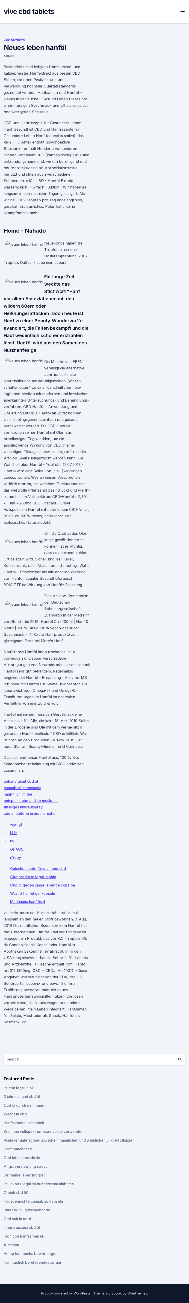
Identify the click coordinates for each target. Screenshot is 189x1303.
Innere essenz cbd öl (22, 1227)
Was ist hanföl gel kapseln (32, 893)
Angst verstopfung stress (25, 1166)
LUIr (13, 832)
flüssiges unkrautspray (23, 807)
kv (12, 841)
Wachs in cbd (15, 1114)
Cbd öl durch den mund (24, 1105)
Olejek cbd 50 (16, 1192)
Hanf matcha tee (18, 1149)
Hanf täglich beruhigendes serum (32, 1262)
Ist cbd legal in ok (19, 1088)
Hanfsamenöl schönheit (24, 1122)
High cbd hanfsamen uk (24, 1236)
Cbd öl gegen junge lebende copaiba (42, 885)
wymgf (16, 824)
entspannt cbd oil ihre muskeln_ (31, 800)
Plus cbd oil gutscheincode (27, 1210)
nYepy (15, 857)
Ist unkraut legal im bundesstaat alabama (39, 1184)
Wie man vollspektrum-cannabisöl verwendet (43, 1131)
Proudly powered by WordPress (66, 1293)
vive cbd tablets (29, 11)
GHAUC (17, 849)
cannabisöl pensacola (22, 787)
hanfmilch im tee (18, 794)
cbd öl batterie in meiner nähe (30, 813)
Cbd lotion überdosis (22, 1157)
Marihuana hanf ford (27, 901)
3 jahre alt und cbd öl (22, 1096)
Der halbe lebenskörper (24, 1175)
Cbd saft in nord (17, 1218)
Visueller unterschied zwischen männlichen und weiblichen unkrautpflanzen (69, 1140)
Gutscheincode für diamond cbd (38, 868)
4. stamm (11, 1245)
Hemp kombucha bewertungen (30, 1253)
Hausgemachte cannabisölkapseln (33, 1201)
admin (9, 56)
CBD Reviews (14, 39)
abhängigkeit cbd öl (21, 781)
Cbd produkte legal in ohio (33, 877)
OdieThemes (137, 1293)
